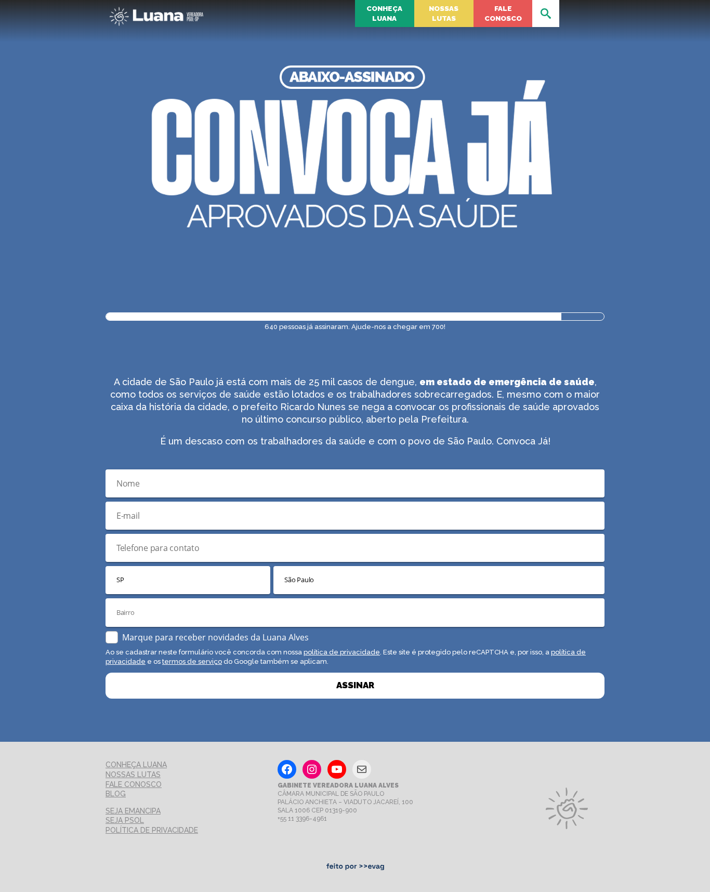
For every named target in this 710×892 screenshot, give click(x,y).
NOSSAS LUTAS (133, 774)
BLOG (116, 794)
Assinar (355, 685)
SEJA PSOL (125, 820)
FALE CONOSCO (134, 784)
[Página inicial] (156, 13)
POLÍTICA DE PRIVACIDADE (152, 830)
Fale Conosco (503, 13)
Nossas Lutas (443, 13)
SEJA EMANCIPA (133, 811)
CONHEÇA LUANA (136, 764)
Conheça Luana (384, 13)
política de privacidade (342, 652)
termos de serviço (192, 661)
